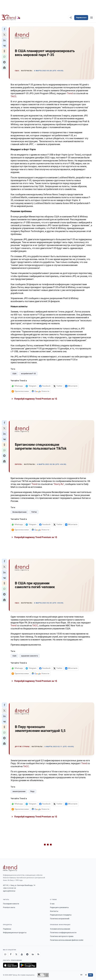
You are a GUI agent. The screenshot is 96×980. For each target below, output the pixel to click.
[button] (4, 29)
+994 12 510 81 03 (9, 888)
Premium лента (9, 907)
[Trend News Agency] (10, 868)
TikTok (34, 512)
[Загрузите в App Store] (10, 965)
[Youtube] (22, 954)
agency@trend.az (9, 891)
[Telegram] (27, 954)
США (14, 374)
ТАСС (13, 96)
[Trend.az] (11, 17)
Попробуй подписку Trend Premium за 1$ (35, 398)
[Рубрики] (91, 17)
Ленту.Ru (58, 484)
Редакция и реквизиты (59, 907)
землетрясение (19, 791)
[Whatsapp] (5, 954)
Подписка (7, 929)
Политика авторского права (61, 936)
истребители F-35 (28, 374)
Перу (32, 791)
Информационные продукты (14, 933)
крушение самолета (29, 656)
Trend (70, 93)
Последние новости (11, 904)
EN (81, 975)
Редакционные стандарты (61, 915)
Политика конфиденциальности (63, 933)
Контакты (54, 911)
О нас (52, 904)
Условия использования (60, 929)
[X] (16, 954)
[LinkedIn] (32, 954)
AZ (86, 975)
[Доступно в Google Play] (28, 965)
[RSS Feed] (38, 954)
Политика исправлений (59, 919)
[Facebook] (10, 954)
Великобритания (19, 512)
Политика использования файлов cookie (66, 940)
